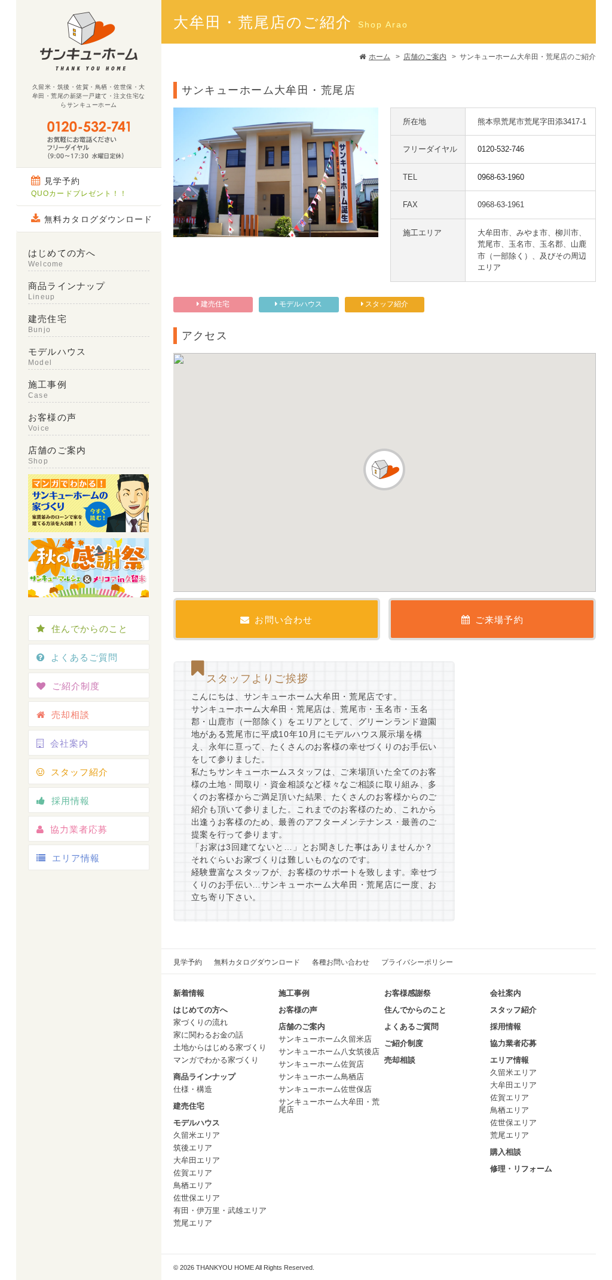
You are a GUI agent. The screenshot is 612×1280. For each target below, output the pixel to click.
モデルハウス (57, 356)
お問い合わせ (284, 620)
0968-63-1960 (501, 177)
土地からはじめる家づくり (220, 1047)
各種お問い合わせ (340, 962)
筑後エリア (192, 1148)
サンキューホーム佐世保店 (325, 1089)
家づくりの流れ (200, 1022)
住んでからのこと (89, 629)
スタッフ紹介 (79, 772)
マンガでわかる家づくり (216, 1060)
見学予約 (79, 187)
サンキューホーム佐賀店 (321, 1064)
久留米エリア (196, 1135)
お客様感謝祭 (407, 993)
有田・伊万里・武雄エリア (220, 1210)
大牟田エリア (196, 1160)
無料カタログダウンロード (98, 219)
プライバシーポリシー (417, 962)
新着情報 (188, 993)
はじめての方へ (200, 1010)
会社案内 (69, 743)
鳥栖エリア (192, 1185)
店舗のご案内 (424, 57)
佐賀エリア (192, 1173)
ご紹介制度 (76, 686)
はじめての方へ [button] (62, 258)
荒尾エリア (192, 1223)
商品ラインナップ (67, 291)
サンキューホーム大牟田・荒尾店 (329, 1105)
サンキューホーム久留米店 (325, 1039)
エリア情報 (76, 858)
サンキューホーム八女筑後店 (329, 1051)
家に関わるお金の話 (208, 1035)
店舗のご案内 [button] (57, 455)
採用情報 (70, 801)
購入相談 (505, 1152)
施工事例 (47, 389)
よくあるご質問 (84, 657)
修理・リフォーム (521, 1168)
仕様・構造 (192, 1089)
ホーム (379, 57)
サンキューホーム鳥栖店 (321, 1077)
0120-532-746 (501, 149)
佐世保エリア (196, 1198)
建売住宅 (47, 324)
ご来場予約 (499, 620)
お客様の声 (52, 422)
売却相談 (70, 715)
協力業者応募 (79, 829)
